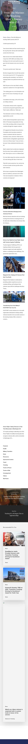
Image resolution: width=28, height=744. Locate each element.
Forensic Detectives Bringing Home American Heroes (12, 212)
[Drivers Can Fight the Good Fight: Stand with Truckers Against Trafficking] (14, 232)
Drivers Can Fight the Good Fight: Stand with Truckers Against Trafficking (13, 241)
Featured (5, 446)
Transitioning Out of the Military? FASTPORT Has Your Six (11, 306)
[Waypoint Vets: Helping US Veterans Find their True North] (14, 265)
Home (4, 37)
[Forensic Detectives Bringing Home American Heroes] (14, 199)
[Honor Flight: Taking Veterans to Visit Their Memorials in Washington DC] (14, 374)
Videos (5, 475)
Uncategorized (7, 473)
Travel (4, 462)
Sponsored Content (8, 459)
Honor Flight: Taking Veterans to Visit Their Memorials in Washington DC (12, 427)
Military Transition (7, 451)
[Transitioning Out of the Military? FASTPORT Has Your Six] (14, 298)
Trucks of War (6, 470)
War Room (5, 478)
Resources (6, 456)
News (14, 8)
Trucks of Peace (7, 467)
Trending (5, 465)
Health (4, 448)
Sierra (14, 26)
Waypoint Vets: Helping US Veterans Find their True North (13, 276)
